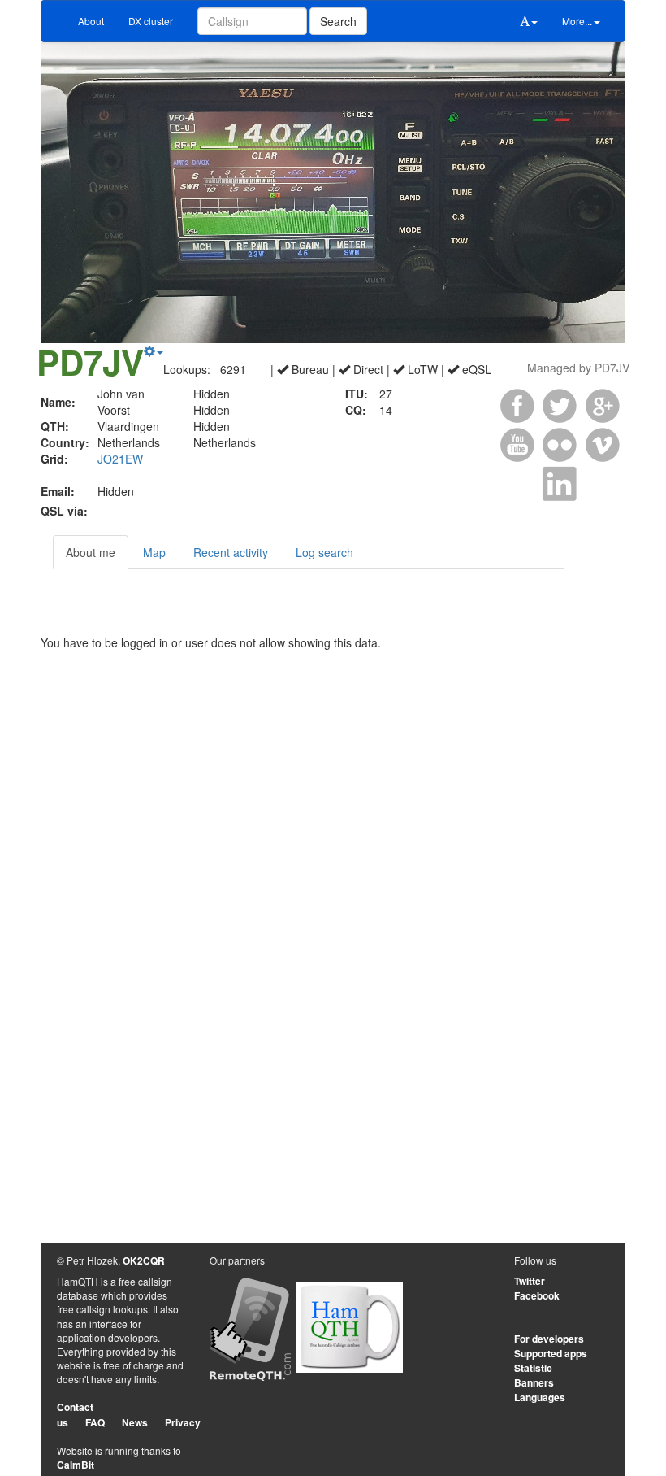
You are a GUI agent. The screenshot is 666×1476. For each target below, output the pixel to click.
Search (338, 21)
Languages (539, 1397)
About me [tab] (90, 552)
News (135, 1422)
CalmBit (75, 1464)
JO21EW (120, 459)
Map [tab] (154, 552)
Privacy (183, 1422)
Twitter (529, 1281)
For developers (549, 1338)
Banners (534, 1382)
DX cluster (150, 21)
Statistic (533, 1368)
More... (577, 21)
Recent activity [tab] (230, 552)
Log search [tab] (324, 552)
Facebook (537, 1295)
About (91, 21)
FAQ (95, 1422)
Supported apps (550, 1353)
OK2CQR (144, 1260)
